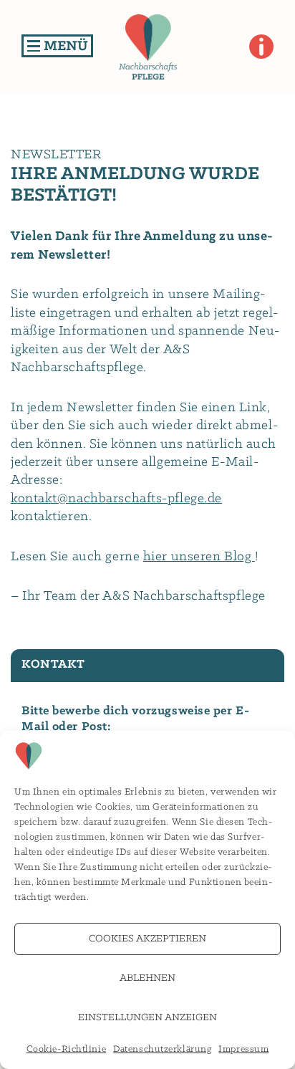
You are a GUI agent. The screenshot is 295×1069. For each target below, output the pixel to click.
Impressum (243, 1049)
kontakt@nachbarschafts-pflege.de (116, 499)
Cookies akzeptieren (147, 939)
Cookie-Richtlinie (66, 1049)
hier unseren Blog (199, 557)
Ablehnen (147, 978)
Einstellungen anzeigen (147, 1017)
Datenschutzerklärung (162, 1049)
